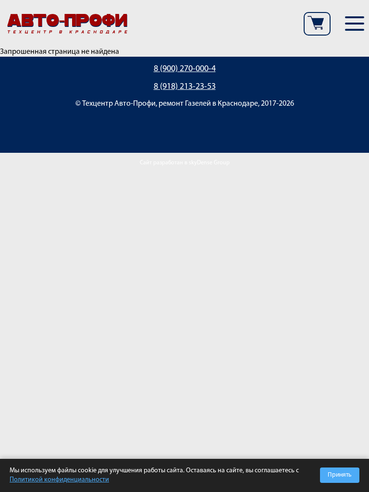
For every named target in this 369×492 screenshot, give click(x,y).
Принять (340, 475)
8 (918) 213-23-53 (185, 87)
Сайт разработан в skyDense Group (185, 163)
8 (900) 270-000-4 (185, 69)
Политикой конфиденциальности (59, 479)
